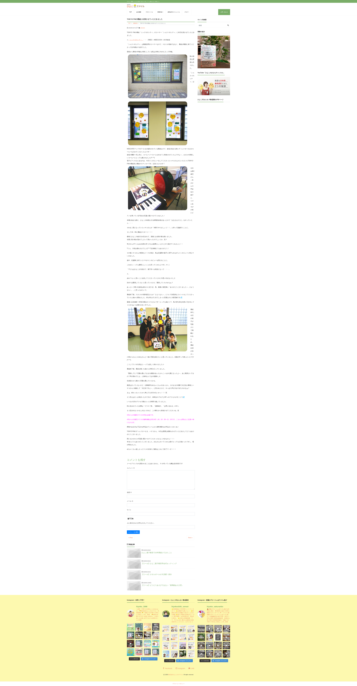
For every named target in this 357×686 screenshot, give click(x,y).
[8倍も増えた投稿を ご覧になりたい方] (182, 628)
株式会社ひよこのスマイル (175, 674)
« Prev (130, 537)
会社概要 (138, 12)
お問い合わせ (224, 12)
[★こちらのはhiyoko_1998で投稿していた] (166, 654)
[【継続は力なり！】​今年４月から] (201, 654)
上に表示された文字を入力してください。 (141, 523)
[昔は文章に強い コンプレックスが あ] (166, 628)
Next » (190, 537)
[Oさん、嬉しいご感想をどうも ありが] (139, 627)
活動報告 (142, 28)
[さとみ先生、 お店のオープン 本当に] (191, 628)
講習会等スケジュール (174, 12)
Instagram (181, 668)
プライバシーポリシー (178, 683)
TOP (130, 12)
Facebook (168, 668)
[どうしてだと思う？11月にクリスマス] (130, 643)
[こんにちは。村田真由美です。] (139, 652)
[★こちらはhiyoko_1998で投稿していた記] (166, 645)
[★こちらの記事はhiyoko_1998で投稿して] (182, 654)
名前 (129, 492)
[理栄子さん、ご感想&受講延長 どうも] (166, 637)
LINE (192, 668)
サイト (129, 510)
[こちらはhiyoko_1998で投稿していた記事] (191, 637)
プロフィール (149, 12)
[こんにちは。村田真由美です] (147, 652)
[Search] (228, 25)
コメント (131, 468)
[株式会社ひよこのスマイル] (136, 5)
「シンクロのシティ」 (135, 40)
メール (130, 501)
